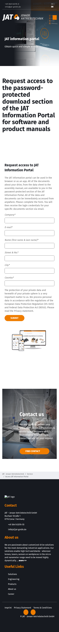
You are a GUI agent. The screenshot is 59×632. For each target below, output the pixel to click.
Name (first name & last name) (21, 240)
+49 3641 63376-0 (12, 4)
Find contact (32, 451)
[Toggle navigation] (55, 17)
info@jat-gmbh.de (13, 7)
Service (30, 474)
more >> (23, 560)
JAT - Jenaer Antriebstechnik (13, 474)
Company (10, 214)
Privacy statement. (24, 311)
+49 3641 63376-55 (16, 524)
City (7, 265)
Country (9, 277)
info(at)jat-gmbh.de (17, 529)
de (52, 4)
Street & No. (11, 252)
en (52, 7)
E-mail (8, 227)
